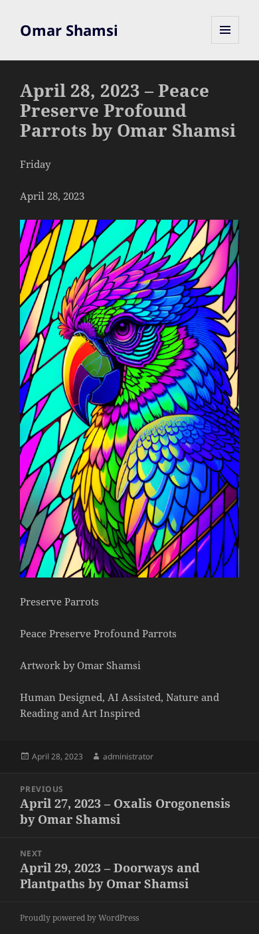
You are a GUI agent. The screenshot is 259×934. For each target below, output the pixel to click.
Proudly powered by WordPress (79, 917)
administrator (128, 756)
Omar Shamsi (69, 30)
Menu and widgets (225, 43)
